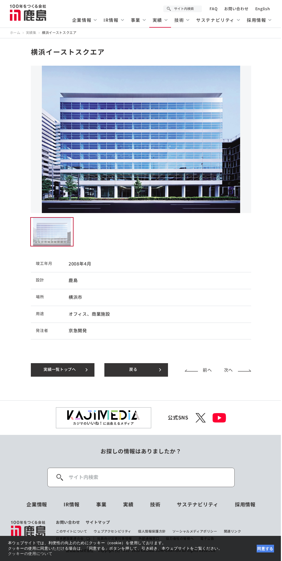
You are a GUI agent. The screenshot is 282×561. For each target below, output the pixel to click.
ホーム (15, 32)
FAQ (214, 9)
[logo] (28, 530)
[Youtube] (219, 417)
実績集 (31, 32)
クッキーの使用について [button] (30, 553)
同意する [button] (265, 548)
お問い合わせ (236, 9)
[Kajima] (28, 12)
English (262, 9)
